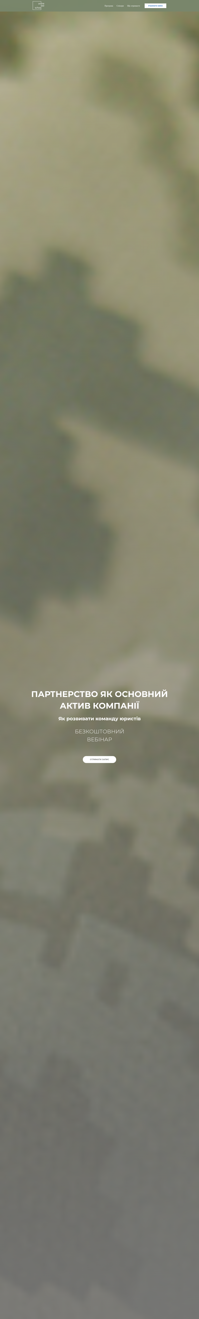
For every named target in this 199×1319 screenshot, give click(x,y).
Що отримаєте (133, 6)
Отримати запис (155, 6)
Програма (109, 6)
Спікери (120, 6)
